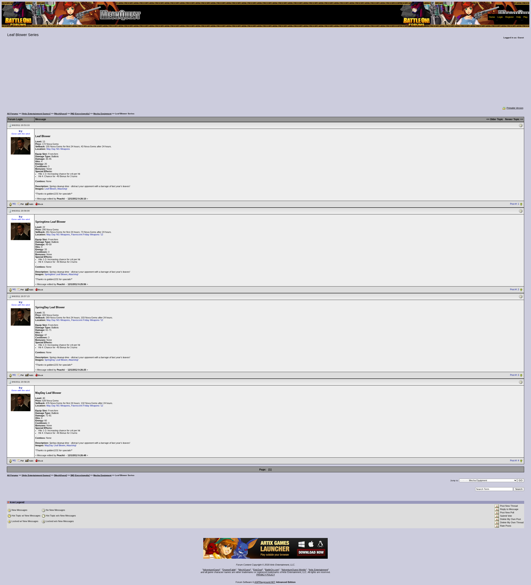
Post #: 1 (514, 204)
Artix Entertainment (318, 569)
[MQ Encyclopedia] (80, 113)
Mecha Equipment (102, 113)
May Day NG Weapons (58, 149)
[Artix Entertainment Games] (36, 113)
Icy (20, 131)
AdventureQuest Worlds (294, 569)
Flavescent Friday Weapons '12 (87, 234)
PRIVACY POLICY (265, 574)
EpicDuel (257, 569)
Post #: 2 (514, 289)
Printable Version (515, 108)
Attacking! (62, 188)
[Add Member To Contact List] (29, 203)
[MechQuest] (60, 113)
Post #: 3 (514, 375)
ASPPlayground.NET (265, 582)
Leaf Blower (50, 188)
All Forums (12, 113)
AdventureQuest (211, 569)
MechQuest (244, 569)
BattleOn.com (272, 569)
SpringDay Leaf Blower (56, 360)
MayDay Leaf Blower (55, 445)
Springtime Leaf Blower (56, 274)
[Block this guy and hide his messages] (39, 203)
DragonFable (229, 569)
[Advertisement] (265, 75)
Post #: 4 (514, 460)
